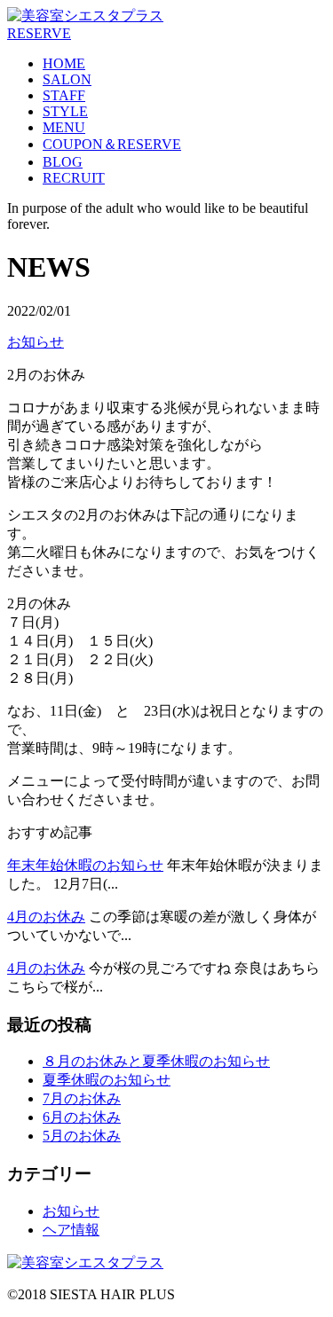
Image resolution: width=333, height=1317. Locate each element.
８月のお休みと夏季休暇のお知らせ (156, 1061)
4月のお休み (46, 916)
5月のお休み (82, 1135)
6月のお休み (82, 1117)
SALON (67, 79)
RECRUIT (74, 177)
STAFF (64, 95)
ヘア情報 (71, 1229)
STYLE (65, 111)
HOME (64, 63)
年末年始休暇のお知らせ (85, 865)
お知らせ (35, 341)
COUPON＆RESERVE (112, 144)
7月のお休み (82, 1098)
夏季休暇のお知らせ (106, 1079)
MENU (64, 127)
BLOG (63, 161)
